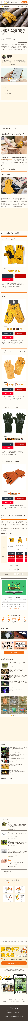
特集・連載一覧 (14, 652)
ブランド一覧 (7, 999)
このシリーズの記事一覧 (14, 608)
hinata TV (17, 1012)
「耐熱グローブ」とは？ (8, 90)
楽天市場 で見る (20, 276)
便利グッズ (13, 565)
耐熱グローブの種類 (7, 93)
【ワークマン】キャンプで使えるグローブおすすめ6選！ (17, 765)
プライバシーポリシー (12, 1001)
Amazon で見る (7, 276)
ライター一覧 (13, 999)
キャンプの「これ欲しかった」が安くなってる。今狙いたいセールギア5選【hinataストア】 (18, 682)
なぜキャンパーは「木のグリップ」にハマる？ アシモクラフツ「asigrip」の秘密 (17, 670)
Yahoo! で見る (7, 279)
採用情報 (18, 1001)
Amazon (5, 268)
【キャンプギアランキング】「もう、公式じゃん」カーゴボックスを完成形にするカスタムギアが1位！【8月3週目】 (17, 663)
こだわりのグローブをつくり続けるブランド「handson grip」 (17, 759)
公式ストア (22, 6)
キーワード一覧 (20, 999)
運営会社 (23, 1001)
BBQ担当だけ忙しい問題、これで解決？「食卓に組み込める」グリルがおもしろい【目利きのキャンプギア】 (18, 676)
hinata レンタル (17, 1010)
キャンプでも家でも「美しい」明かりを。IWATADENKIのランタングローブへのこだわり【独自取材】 (18, 754)
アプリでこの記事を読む (22, 42)
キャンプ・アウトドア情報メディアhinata (8, 941)
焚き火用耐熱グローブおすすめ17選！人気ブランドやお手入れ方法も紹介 (18, 748)
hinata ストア (10, 1010)
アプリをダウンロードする (14, 963)
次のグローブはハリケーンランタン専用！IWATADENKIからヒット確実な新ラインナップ (18, 771)
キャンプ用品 (8, 38)
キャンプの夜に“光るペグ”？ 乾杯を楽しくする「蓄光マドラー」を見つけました (18, 689)
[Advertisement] (14, 800)
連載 (17, 565)
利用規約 (4, 1001)
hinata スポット (10, 1012)
